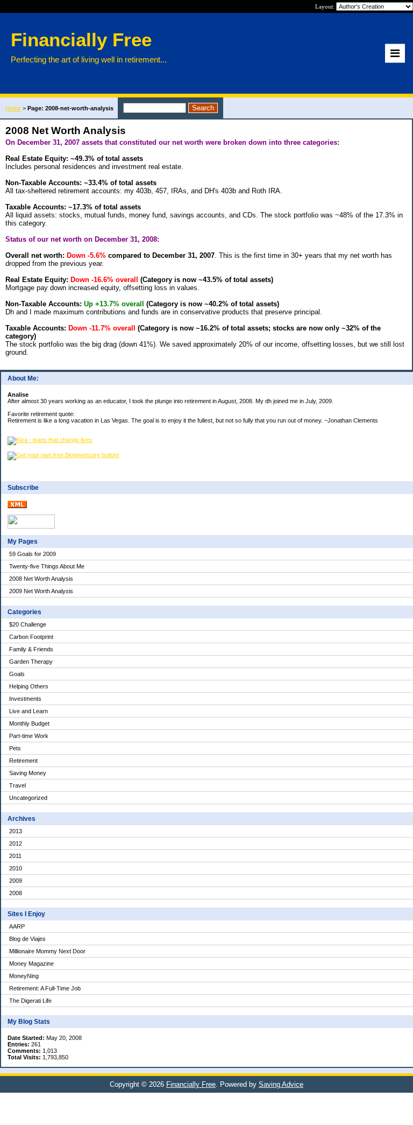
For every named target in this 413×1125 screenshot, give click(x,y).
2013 (15, 831)
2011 (15, 856)
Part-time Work (28, 736)
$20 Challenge (27, 624)
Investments (25, 698)
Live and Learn (28, 711)
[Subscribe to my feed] (17, 506)
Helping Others (28, 686)
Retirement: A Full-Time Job (45, 988)
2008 (15, 893)
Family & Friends (31, 649)
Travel (17, 785)
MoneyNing (24, 976)
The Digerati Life (30, 1000)
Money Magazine (31, 963)
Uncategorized (28, 797)
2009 (15, 880)
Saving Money (27, 773)
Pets (15, 748)
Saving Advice (281, 1084)
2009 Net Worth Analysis (41, 591)
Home (13, 108)
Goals (17, 674)
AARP (17, 926)
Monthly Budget (29, 723)
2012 (15, 843)
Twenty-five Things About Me (46, 566)
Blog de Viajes (27, 939)
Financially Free (191, 1084)
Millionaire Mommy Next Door (47, 951)
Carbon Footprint (31, 637)
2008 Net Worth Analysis (41, 578)
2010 (15, 868)
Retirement (23, 760)
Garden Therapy (31, 661)
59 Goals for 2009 (32, 554)
